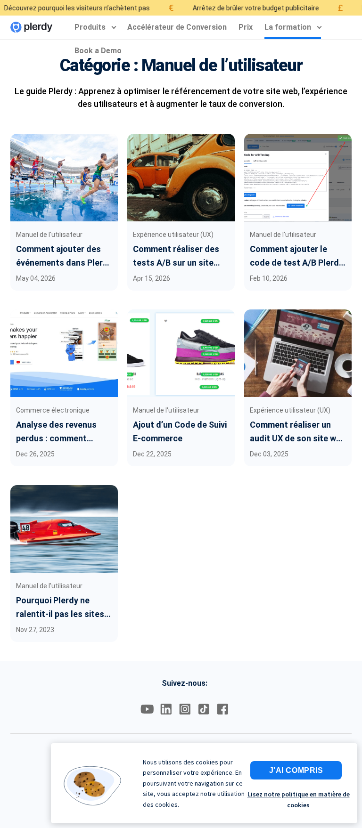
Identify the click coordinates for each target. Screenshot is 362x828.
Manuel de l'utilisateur (49, 234)
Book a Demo (98, 50)
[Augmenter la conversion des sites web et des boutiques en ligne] (31, 27)
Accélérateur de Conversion (177, 27)
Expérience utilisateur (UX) (173, 234)
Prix (246, 27)
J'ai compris (296, 770)
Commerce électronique (53, 410)
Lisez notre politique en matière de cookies (298, 799)
